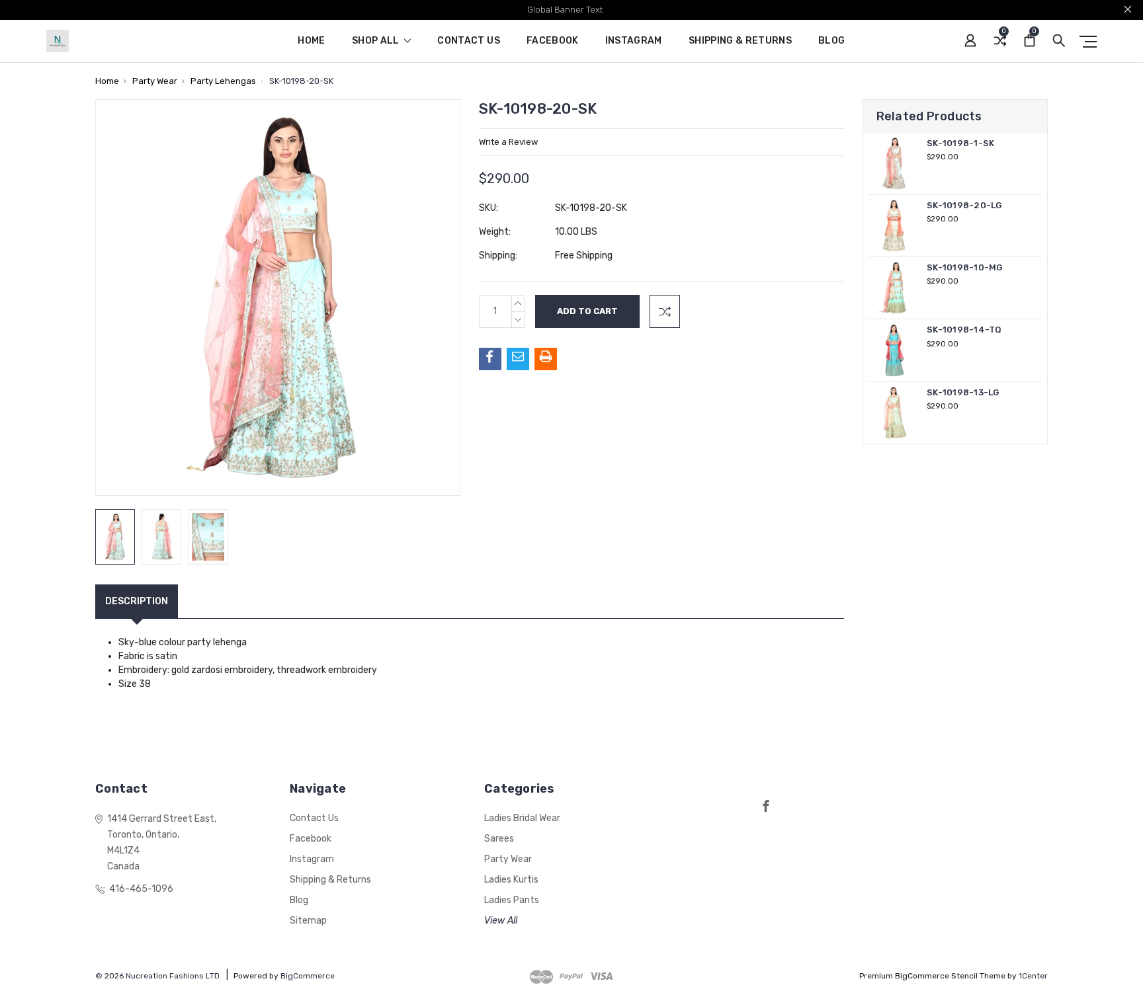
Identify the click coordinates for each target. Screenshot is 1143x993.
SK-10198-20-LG (964, 205)
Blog (831, 41)
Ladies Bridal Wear (522, 818)
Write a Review (508, 142)
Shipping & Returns (740, 41)
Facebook (553, 41)
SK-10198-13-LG (963, 392)
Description (136, 601)
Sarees (499, 838)
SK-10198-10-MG (965, 267)
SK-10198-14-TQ (964, 330)
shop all (377, 41)
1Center (1033, 975)
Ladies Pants (511, 900)
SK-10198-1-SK (960, 143)
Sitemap (308, 920)
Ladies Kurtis (511, 879)
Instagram (633, 41)
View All (500, 920)
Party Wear (508, 859)
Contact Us (468, 41)
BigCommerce (307, 975)
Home (311, 41)
